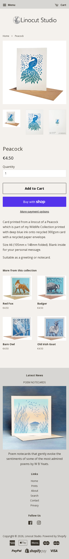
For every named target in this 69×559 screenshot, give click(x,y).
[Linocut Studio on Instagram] (39, 523)
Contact (34, 500)
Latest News (34, 375)
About (34, 490)
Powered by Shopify (54, 536)
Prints (34, 486)
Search (34, 495)
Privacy (35, 505)
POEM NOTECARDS (34, 382)
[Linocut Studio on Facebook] (30, 523)
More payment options (34, 211)
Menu (11, 5)
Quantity (9, 167)
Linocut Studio (33, 536)
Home (6, 36)
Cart (63, 5)
